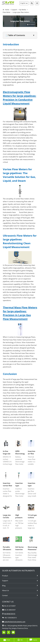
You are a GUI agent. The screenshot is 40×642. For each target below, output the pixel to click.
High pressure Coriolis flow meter (19, 516)
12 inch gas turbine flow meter (32, 516)
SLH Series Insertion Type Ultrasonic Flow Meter (19, 548)
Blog (3, 585)
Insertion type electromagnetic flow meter (20, 484)
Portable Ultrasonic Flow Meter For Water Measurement (7, 548)
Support (14, 10)
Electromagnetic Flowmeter (32, 548)
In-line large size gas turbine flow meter (7, 452)
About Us (5, 590)
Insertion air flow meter (31, 452)
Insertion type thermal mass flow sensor (32, 484)
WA (21, 640)
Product (5, 576)
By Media (22, 10)
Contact (5, 595)
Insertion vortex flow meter (7, 484)
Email (8, 640)
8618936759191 (9, 614)
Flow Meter (7, 12)
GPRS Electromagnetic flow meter (20, 452)
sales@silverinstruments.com (14, 622)
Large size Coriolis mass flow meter (7, 516)
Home (7, 10)
